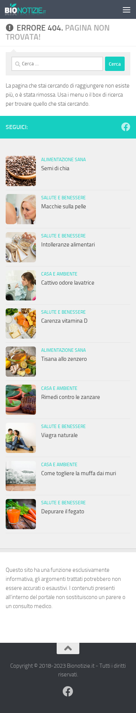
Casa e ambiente (59, 274)
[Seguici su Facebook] (125, 126)
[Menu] (126, 9)
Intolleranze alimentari (68, 244)
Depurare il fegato (62, 511)
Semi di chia (55, 168)
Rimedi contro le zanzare (70, 397)
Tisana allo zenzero (64, 359)
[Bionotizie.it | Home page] (32, 9)
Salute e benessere (63, 197)
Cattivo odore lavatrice (67, 282)
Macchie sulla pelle (63, 206)
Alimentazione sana (63, 159)
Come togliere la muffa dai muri (78, 473)
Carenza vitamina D (64, 320)
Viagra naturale (59, 435)
